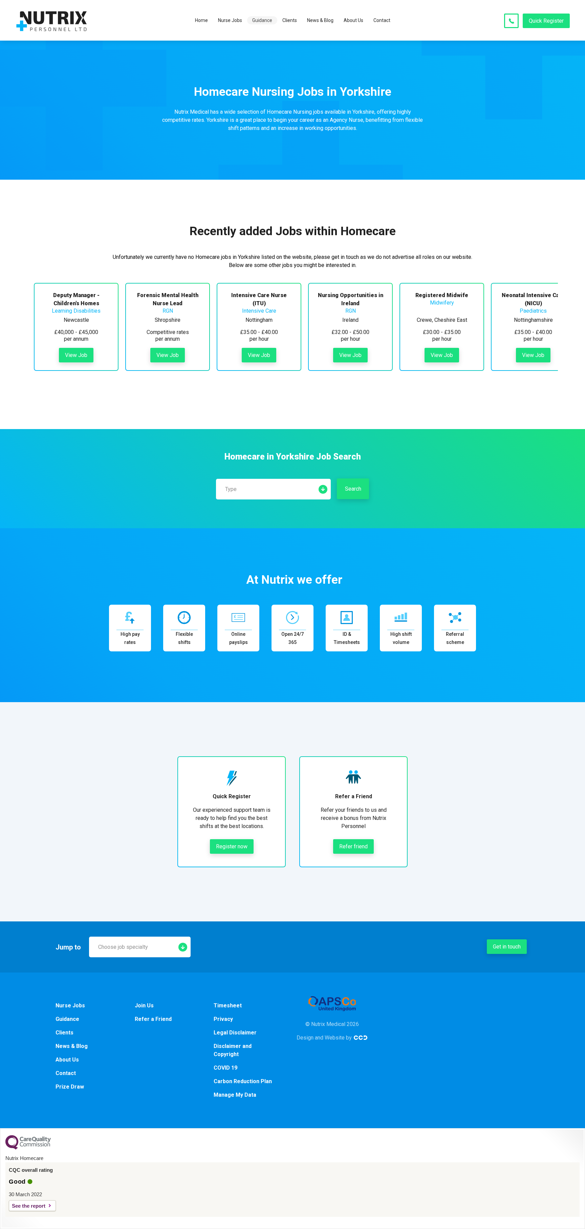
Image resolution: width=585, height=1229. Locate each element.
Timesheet (228, 1005)
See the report (28, 1206)
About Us (353, 20)
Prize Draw (70, 1086)
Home (201, 20)
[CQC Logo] (28, 1147)
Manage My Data (235, 1095)
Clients (289, 20)
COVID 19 (225, 1068)
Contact (381, 20)
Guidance (262, 20)
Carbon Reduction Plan (243, 1081)
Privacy (223, 1019)
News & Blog (320, 20)
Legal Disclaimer (235, 1032)
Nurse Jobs (230, 20)
